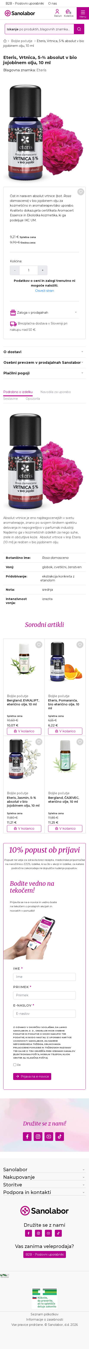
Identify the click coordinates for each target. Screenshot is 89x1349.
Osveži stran (44, 291)
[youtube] (48, 1135)
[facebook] (27, 1135)
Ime (16, 969)
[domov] (5, 41)
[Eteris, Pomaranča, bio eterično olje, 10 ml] (65, 664)
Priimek (21, 987)
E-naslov (22, 1005)
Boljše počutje (22, 41)
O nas (52, 3)
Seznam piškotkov (45, 1314)
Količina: (16, 261)
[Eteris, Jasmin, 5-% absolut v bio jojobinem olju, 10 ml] (24, 761)
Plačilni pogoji (16, 373)
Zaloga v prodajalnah (32, 313)
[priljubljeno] (80, 191)
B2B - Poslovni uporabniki (25, 3)
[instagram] (38, 1135)
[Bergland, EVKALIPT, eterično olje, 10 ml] (24, 664)
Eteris (41, 70)
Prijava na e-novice (35, 1076)
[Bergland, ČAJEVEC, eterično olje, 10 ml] (65, 761)
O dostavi (12, 352)
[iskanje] (79, 29)
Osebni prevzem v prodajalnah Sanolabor (42, 362)
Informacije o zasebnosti (44, 1319)
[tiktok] (59, 1135)
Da (19, 1064)
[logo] (20, 13)
